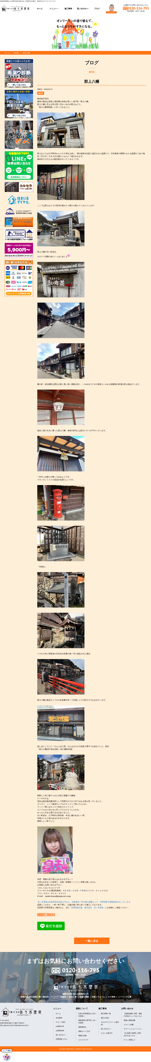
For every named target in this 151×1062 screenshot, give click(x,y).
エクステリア (83, 1039)
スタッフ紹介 (61, 1022)
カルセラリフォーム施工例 (110, 1023)
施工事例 (68, 8)
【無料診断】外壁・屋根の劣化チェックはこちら (133, 1014)
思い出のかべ (82, 8)
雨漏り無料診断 (129, 1020)
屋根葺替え (82, 1027)
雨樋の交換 (82, 1035)
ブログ (97, 8)
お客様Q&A (60, 1030)
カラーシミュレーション (133, 1028)
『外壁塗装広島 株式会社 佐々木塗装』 (87, 907)
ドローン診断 (129, 1024)
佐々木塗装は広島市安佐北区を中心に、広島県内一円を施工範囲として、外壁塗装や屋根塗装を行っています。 (85, 901)
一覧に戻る (91, 941)
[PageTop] (143, 1059)
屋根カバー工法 (84, 1031)
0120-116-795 (138, 8)
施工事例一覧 (106, 1013)
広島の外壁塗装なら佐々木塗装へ (87, 1014)
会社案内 (59, 1017)
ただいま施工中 (107, 1033)
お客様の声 (60, 1026)
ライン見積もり (129, 1039)
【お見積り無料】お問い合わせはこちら (133, 1034)
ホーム (40, 8)
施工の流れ (105, 1017)
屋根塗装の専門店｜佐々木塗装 (87, 1021)
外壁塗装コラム (61, 1039)
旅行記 (40, 93)
